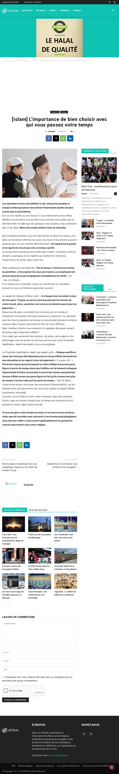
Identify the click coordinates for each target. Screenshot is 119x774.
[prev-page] (4, 604)
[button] (113, 10)
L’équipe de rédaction (45, 765)
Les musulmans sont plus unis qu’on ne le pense (63, 537)
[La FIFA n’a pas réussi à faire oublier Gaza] (39, 556)
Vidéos (52, 10)
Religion (40, 10)
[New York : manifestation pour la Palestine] (99, 170)
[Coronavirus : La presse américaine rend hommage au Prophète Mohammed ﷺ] (88, 300)
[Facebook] (109, 2)
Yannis (84, 193)
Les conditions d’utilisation (68, 765)
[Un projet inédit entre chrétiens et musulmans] (65, 556)
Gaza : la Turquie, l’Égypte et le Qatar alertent (104, 263)
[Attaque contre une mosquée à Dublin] (13, 556)
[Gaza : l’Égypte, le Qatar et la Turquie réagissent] (88, 236)
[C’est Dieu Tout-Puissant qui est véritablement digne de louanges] (13, 524)
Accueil (5, 60)
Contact (77, 10)
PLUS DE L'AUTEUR (38, 510)
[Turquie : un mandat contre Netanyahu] (88, 223)
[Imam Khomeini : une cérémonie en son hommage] (39, 581)
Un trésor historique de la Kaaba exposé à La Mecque (13, 595)
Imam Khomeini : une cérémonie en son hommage (37, 595)
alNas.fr (16, 771)
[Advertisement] (59, 86)
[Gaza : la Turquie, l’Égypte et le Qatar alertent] (88, 263)
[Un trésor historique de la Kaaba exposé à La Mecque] (13, 581)
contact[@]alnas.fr (58, 755)
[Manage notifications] (111, 767)
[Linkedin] (70, 138)
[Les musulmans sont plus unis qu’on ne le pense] (65, 524)
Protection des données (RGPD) (95, 765)
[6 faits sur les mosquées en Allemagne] (39, 524)
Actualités (27, 10)
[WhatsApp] (63, 138)
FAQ (13, 765)
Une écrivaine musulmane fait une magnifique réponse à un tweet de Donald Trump (19, 467)
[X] (114, 2)
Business (64, 10)
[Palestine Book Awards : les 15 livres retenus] (88, 250)
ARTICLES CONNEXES (14, 510)
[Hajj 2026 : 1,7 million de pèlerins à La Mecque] (65, 581)
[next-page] (9, 604)
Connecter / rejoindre (32, 2)
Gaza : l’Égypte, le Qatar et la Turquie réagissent (104, 236)
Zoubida (51, 131)
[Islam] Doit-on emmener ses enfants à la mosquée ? (62, 465)
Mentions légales (25, 765)
